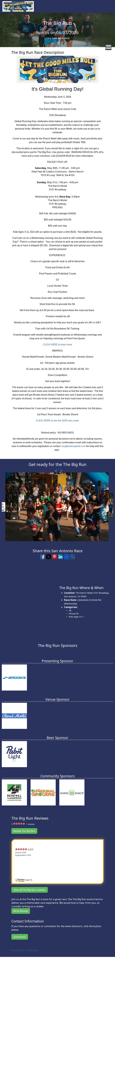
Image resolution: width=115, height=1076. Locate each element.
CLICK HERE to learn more (57, 344)
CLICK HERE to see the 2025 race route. (57, 420)
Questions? (19, 936)
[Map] (29, 601)
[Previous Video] (55, 471)
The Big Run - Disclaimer (25, 950)
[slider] (19, 823)
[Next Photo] (60, 471)
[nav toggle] (108, 47)
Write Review (20, 911)
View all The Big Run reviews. (29, 889)
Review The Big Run (24, 831)
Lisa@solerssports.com (73, 446)
